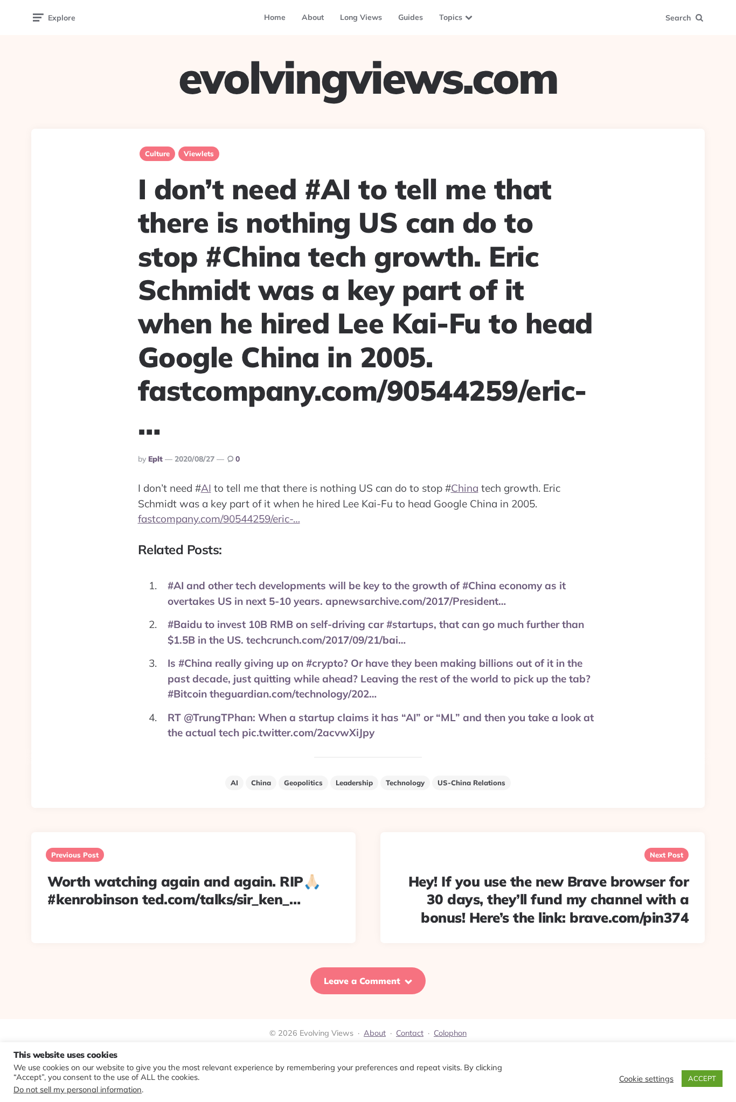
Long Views (361, 17)
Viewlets (199, 153)
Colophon (450, 1033)
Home (275, 17)
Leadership (354, 782)
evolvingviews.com (368, 77)
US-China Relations (471, 782)
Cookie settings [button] (646, 1079)
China (464, 488)
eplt (155, 459)
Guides (410, 17)
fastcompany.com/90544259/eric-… (219, 518)
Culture (157, 153)
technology (405, 782)
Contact (409, 1033)
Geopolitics (303, 782)
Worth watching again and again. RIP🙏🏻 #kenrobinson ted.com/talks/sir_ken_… (183, 891)
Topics (450, 17)
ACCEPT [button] (702, 1078)
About (313, 17)
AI (206, 488)
